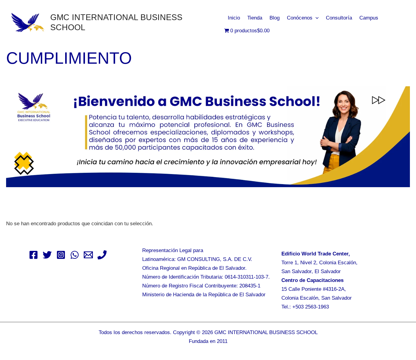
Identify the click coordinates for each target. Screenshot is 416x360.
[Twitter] (47, 254)
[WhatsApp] (74, 254)
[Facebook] (33, 254)
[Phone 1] (102, 254)
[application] (315, 18)
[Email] (88, 254)
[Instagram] (60, 254)
